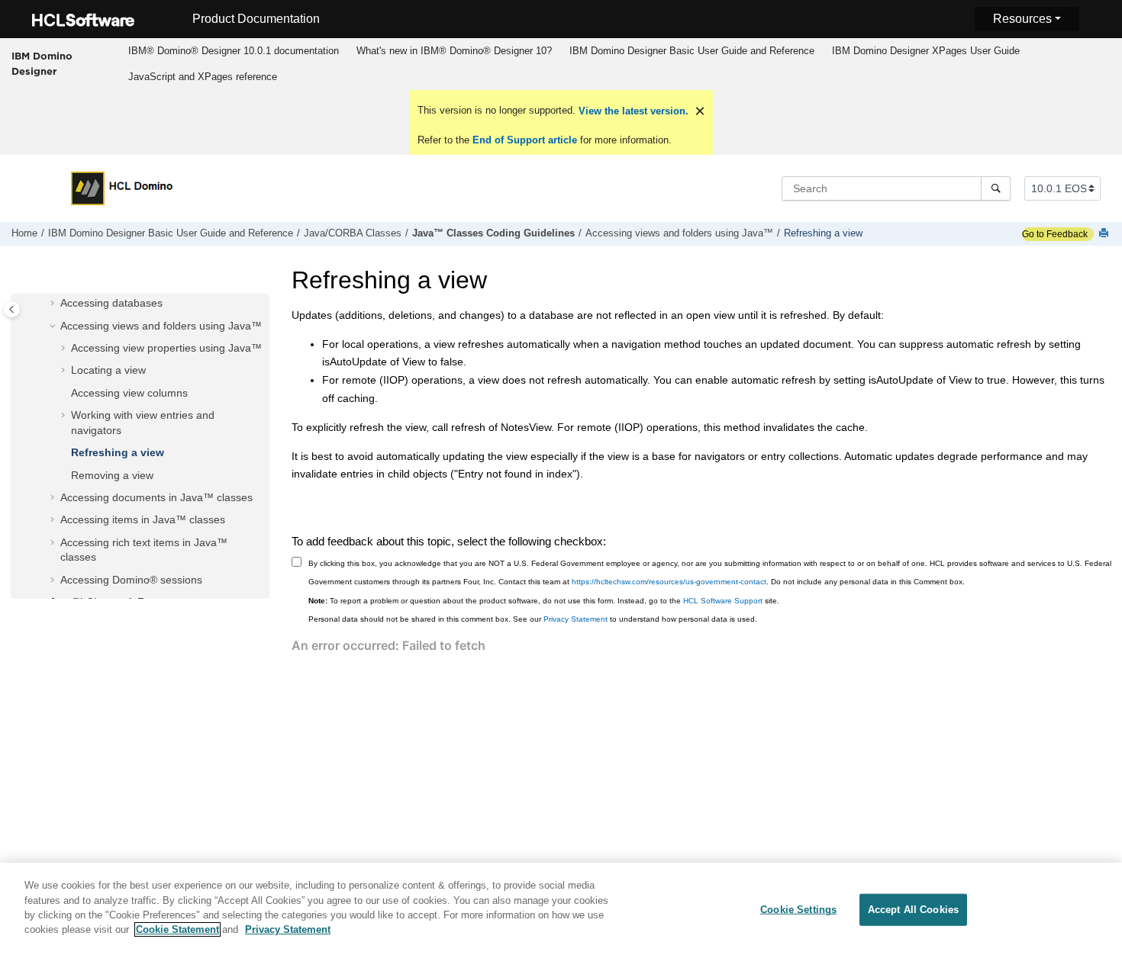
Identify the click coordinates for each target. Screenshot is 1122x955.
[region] (561, 909)
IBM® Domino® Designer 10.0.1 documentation (233, 50)
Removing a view (112, 475)
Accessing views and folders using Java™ (679, 233)
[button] (54, 304)
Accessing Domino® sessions (131, 580)
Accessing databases (111, 303)
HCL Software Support (723, 600)
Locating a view (108, 371)
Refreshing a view (823, 233)
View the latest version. (632, 111)
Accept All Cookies (913, 909)
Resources (1022, 18)
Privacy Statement (575, 619)
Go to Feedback (1055, 234)
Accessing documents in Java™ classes (156, 497)
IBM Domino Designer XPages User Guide (926, 50)
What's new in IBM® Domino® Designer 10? (454, 50)
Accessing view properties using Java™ (166, 348)
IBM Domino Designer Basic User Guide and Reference (691, 50)
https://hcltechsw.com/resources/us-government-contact (669, 581)
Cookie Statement (177, 929)
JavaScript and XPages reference (202, 76)
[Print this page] (1105, 234)
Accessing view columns (129, 393)
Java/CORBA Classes (352, 233)
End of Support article (524, 140)
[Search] (996, 188)
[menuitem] (233, 51)
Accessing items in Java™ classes (142, 520)
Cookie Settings (798, 909)
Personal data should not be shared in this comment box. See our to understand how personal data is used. (532, 619)
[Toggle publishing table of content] (12, 309)
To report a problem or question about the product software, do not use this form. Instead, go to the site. (543, 600)
